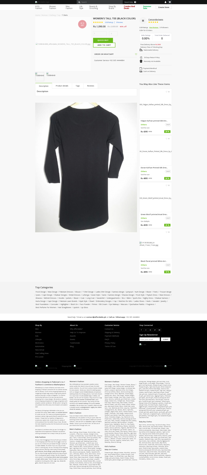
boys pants (166, 444)
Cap (115, 301)
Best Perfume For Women (46, 307)
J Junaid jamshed (151, 408)
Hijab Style (83, 301)
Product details (62, 86)
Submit (165, 339)
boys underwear (151, 441)
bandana (89, 421)
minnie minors (154, 457)
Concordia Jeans (155, 19)
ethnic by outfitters (92, 437)
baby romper (155, 430)
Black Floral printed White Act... (154, 261)
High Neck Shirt (77, 448)
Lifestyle (38, 339)
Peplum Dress (152, 295)
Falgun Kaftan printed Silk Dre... (154, 121)
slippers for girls (163, 405)
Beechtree (121, 393)
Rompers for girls (157, 385)
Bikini (129, 298)
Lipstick (76, 307)
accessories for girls (161, 410)
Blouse (78, 292)
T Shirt (74, 437)
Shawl (91, 301)
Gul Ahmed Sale (79, 436)
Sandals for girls (161, 408)
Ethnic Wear (76, 459)
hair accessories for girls (164, 416)
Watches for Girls (125, 301)
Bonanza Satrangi (116, 442)
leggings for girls (159, 396)
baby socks (164, 453)
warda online (129, 415)
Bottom (82, 454)
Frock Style (140, 295)
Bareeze (120, 410)
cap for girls (162, 412)
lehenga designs (151, 381)
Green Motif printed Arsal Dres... (154, 214)
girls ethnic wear (43, 459)
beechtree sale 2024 (117, 408)
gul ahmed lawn (80, 443)
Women (45, 15)
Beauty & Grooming (93, 7)
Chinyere (118, 438)
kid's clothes (41, 445)
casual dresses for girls (114, 454)
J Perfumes (76, 454)
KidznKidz (127, 452)
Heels (148, 301)
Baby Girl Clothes (111, 449)
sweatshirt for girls (144, 390)
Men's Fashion (75, 429)
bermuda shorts (146, 443)
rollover (148, 459)
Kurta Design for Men (81, 445)
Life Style (81, 7)
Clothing (52, 15)
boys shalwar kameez (157, 426)
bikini (99, 407)
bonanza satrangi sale (79, 452)
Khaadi (107, 390)
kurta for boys (146, 428)
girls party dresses (114, 458)
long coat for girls (152, 394)
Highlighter (64, 304)
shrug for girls (162, 394)
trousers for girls (146, 401)
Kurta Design (41, 301)
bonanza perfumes (86, 468)
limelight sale (79, 441)
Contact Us (109, 329)
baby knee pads (149, 453)
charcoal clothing (78, 439)
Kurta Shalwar (79, 463)
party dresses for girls (59, 451)
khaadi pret (125, 438)
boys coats (147, 437)
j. (109, 438)
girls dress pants (150, 399)
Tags (78, 86)
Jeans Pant (77, 455)
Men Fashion (69, 7)
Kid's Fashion (110, 446)
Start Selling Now (42, 353)
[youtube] (159, 330)
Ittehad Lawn (125, 440)
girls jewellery (143, 416)
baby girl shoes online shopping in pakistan (151, 403)
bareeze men (108, 395)
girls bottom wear (149, 396)
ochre (152, 459)
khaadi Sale (127, 406)
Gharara (39, 298)
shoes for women (75, 409)
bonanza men (88, 463)
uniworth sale (90, 443)
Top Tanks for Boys (160, 425)
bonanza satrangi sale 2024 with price (87, 466)
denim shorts (159, 444)
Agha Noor (133, 433)
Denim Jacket (91, 448)
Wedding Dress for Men (90, 441)
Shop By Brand (112, 7)
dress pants (142, 446)
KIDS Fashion (38, 7)
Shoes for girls (166, 401)
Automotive (39, 346)
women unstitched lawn (87, 399)
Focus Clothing (97, 468)
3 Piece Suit (79, 434)
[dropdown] (165, 2)
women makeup (83, 403)
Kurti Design (139, 292)
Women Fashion (52, 7)
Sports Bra (137, 298)
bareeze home (108, 424)
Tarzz (119, 437)
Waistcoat (75, 464)
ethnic (85, 448)
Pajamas (91, 455)
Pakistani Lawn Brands (68, 301)
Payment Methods (112, 336)
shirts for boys (151, 425)
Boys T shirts (142, 425)
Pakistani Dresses (66, 292)
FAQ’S (107, 339)
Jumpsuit (129, 292)
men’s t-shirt (90, 419)
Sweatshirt (101, 298)
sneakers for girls (152, 407)
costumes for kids (144, 417)
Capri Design (47, 295)
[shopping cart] (170, 2)
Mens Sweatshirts (89, 439)
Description (43, 86)
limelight (98, 448)
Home (37, 15)
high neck (162, 390)
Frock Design (41, 292)
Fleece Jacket (73, 450)
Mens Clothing (74, 432)
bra (96, 407)
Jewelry (163, 301)
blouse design (160, 383)
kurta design (151, 383)
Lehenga (85, 295)
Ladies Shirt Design (103, 292)
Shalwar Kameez (161, 298)
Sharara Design (128, 295)
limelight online (93, 434)
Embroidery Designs (104, 301)
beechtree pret (109, 437)
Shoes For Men (83, 464)
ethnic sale (73, 466)
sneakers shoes (163, 448)
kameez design (118, 292)
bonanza (83, 459)
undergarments (85, 407)
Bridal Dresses (74, 295)
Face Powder (85, 304)
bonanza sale (120, 386)
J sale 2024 (91, 445)
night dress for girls (154, 387)
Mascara (124, 304)
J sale (98, 432)
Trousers (91, 457)
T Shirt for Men (81, 437)
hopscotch (168, 455)
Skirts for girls (159, 399)
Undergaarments (113, 298)
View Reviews (154, 27)
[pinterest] (150, 330)
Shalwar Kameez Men (89, 461)
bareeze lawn (132, 435)
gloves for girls (154, 412)
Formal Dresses (83, 432)
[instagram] (146, 330)
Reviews (90, 86)
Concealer (54, 304)
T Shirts (65, 15)
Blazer (148, 292)
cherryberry (142, 459)
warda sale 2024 (129, 386)
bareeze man (112, 401)
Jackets (69, 298)
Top (58, 15)
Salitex (117, 435)
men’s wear (51, 412)
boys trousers (142, 441)
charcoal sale (78, 461)
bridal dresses (88, 392)
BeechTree (126, 433)
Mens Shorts (92, 454)
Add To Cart (104, 45)
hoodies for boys (149, 439)
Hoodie (61, 298)
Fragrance (150, 304)
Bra (123, 298)
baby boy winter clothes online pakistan (153, 434)
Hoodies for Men (77, 446)
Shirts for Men (92, 432)
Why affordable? (76, 329)
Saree (104, 295)
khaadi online (130, 397)
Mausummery (124, 435)
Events (72, 339)
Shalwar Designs (60, 295)
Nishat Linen (132, 431)
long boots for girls (163, 407)
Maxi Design (52, 292)
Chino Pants (84, 455)
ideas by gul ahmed (89, 450)
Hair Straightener (64, 307)
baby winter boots (152, 452)
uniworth (72, 434)
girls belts (146, 412)
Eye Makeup (114, 304)
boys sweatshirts (165, 439)
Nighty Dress (148, 298)
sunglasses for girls (155, 414)
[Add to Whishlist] (136, 54)
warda (131, 438)
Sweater (88, 452)
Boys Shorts (163, 443)
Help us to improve (78, 332)
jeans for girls (149, 398)
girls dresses (39, 451)
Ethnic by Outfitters (128, 437)
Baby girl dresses (118, 452)
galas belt (157, 453)
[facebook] (141, 330)
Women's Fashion (112, 381)
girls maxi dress (161, 381)
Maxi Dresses (164, 295)
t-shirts (94, 396)
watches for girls (165, 414)
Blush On (74, 304)
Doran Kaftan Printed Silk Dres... (154, 168)
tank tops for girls (147, 385)
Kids (36, 336)
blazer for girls (148, 392)
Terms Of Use (110, 346)
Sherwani (72, 443)
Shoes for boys (147, 448)
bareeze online (128, 413)
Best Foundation (42, 304)
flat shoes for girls (153, 405)
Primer (94, 304)
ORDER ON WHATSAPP (104, 54)
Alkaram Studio (118, 433)
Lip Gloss (84, 307)
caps (93, 421)
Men (37, 329)
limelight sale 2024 (126, 420)
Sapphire (118, 440)
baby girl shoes (143, 405)
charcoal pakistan (88, 446)
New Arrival (39, 350)
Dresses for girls (109, 452)
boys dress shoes (165, 450)
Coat (82, 298)
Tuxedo (72, 436)
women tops (88, 396)
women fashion (62, 412)
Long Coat (90, 298)
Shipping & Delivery (112, 332)
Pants (155, 292)
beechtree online (120, 390)
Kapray (115, 437)
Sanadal (156, 301)
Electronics (39, 343)
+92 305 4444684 (132, 317)
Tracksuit (72, 441)
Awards (73, 336)
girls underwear (156, 401)
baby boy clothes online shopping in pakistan (155, 431)
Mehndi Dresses (50, 298)
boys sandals (155, 448)
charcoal (85, 434)
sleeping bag (142, 455)
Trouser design (165, 292)
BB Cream (103, 304)
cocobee (161, 457)
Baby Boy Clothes (145, 422)
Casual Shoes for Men (94, 464)
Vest (96, 439)
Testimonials (75, 343)
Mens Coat (80, 450)
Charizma (112, 440)
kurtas (72, 398)
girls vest (144, 394)
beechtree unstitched (111, 422)
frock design (48, 451)
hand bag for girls (152, 416)
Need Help (128, 2)
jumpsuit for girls (125, 454)
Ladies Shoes (139, 301)
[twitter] (155, 330)
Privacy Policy (110, 343)
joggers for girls (143, 407)
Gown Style (95, 295)
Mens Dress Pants (83, 457)
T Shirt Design (88, 292)
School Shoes (76, 468)
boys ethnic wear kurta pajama (58, 457)
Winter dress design (154, 389)
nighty (93, 407)
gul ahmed (90, 459)
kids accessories (162, 452)
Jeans (38, 295)
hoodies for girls (154, 390)
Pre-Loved (39, 357)
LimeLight (112, 435)
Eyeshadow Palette (136, 304)
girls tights (142, 398)
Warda (106, 435)
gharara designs (117, 460)
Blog (72, 346)
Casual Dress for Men (90, 436)
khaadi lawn (108, 419)
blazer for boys (149, 435)
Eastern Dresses (124, 458)
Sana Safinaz (124, 431)
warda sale (117, 399)
